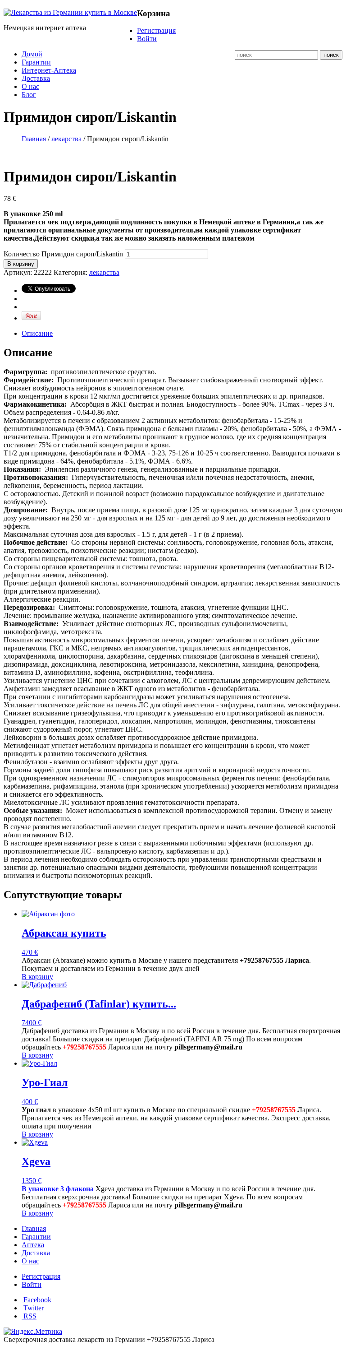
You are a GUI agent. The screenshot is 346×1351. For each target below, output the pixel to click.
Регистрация (156, 30)
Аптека (33, 1245)
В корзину (20, 263)
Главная (34, 139)
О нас (30, 86)
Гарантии (36, 62)
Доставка (36, 78)
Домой (32, 54)
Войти (147, 38)
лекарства (66, 139)
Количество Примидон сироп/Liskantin (63, 254)
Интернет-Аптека (49, 70)
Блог (29, 94)
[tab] (182, 334)
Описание (37, 333)
